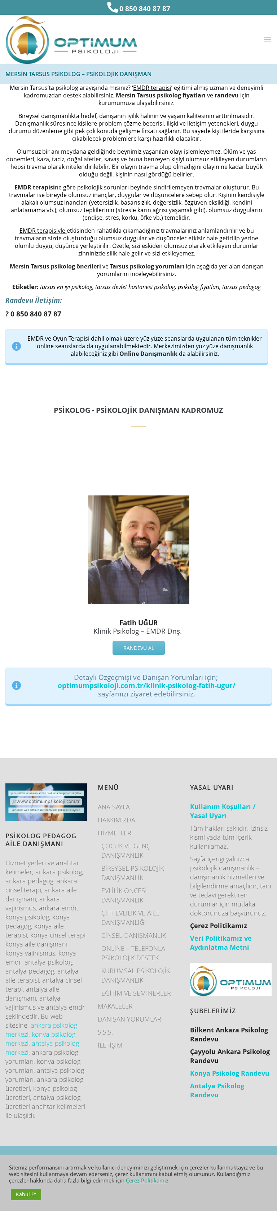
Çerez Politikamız (147, 1180)
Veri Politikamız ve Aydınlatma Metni (221, 943)
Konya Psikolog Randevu (229, 1073)
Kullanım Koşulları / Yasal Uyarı (222, 811)
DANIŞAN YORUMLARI (130, 1019)
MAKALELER (115, 1006)
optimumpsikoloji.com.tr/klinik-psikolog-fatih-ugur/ (147, 685)
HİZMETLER (114, 833)
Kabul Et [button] (26, 1194)
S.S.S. (105, 1032)
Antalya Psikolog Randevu (217, 1090)
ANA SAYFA (114, 807)
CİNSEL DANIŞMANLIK (133, 935)
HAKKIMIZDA (116, 820)
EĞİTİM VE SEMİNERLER (136, 993)
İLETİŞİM (110, 1045)
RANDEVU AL (138, 647)
